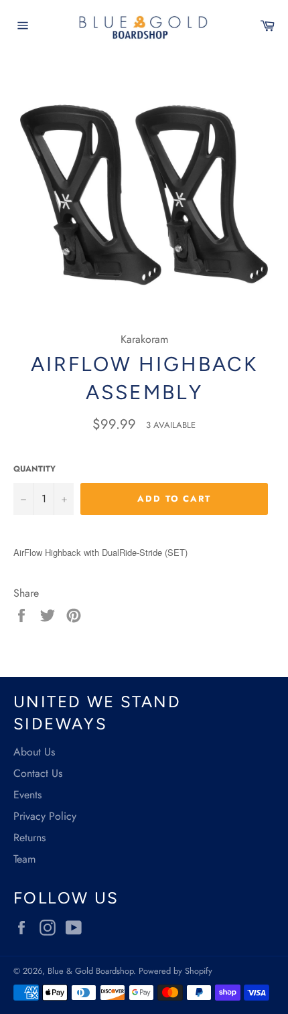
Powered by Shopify (175, 970)
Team (24, 859)
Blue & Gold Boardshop (90, 970)
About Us (34, 751)
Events (27, 794)
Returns (29, 837)
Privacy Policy (44, 816)
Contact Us (37, 773)
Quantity (34, 469)
